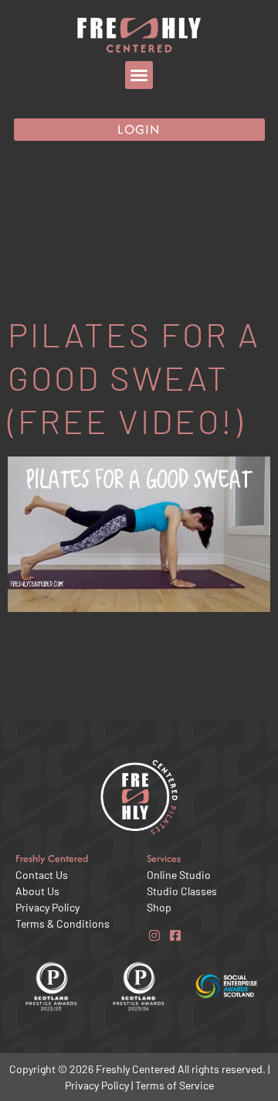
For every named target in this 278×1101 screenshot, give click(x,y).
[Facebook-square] (175, 935)
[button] (139, 75)
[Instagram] (154, 935)
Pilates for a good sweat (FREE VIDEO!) (134, 377)
